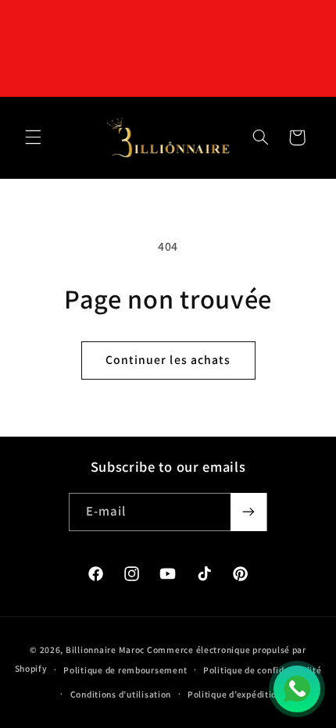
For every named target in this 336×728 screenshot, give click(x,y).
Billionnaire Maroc (105, 649)
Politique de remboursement (125, 670)
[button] (33, 137)
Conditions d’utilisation (121, 694)
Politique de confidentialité (262, 670)
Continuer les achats (168, 360)
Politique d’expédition (235, 694)
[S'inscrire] (248, 512)
